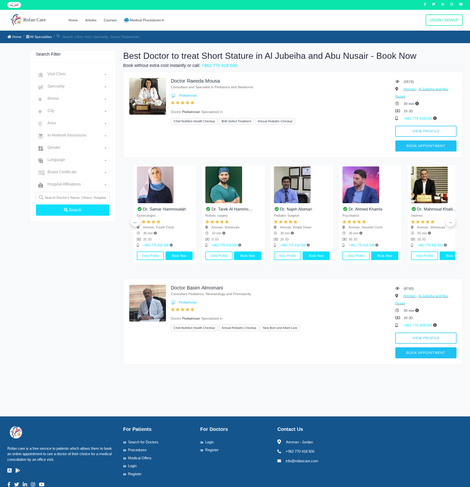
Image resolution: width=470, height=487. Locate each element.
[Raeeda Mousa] (147, 96)
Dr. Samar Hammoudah (164, 209)
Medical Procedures (145, 20)
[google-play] (17, 470)
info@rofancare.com (302, 461)
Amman (409, 89)
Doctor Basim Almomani (197, 287)
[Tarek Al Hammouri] (233, 184)
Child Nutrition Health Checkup (194, 121)
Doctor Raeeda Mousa (195, 81)
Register (134, 474)
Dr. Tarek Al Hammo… (232, 209)
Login (132, 466)
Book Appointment (426, 146)
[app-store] (9, 470)
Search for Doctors (143, 442)
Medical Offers (140, 458)
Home (73, 20)
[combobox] (77, 75)
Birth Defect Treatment (236, 121)
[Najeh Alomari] (302, 184)
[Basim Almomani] (147, 303)
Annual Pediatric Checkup (275, 121)
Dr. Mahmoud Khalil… (437, 209)
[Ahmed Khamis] (370, 184)
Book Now (179, 256)
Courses (110, 20)
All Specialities (40, 37)
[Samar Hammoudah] (165, 184)
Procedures (137, 450)
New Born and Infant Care (280, 328)
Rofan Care (34, 19)
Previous (135, 222)
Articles (90, 20)
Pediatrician (188, 95)
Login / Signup (444, 20)
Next (450, 222)
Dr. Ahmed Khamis (366, 209)
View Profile (426, 131)
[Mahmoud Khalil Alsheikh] (439, 184)
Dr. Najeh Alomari (296, 209)
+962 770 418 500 (219, 65)
